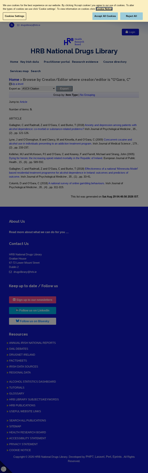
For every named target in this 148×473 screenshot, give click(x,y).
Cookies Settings (14, 16)
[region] (74, 11)
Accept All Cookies (105, 16)
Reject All (131, 16)
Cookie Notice (104, 9)
